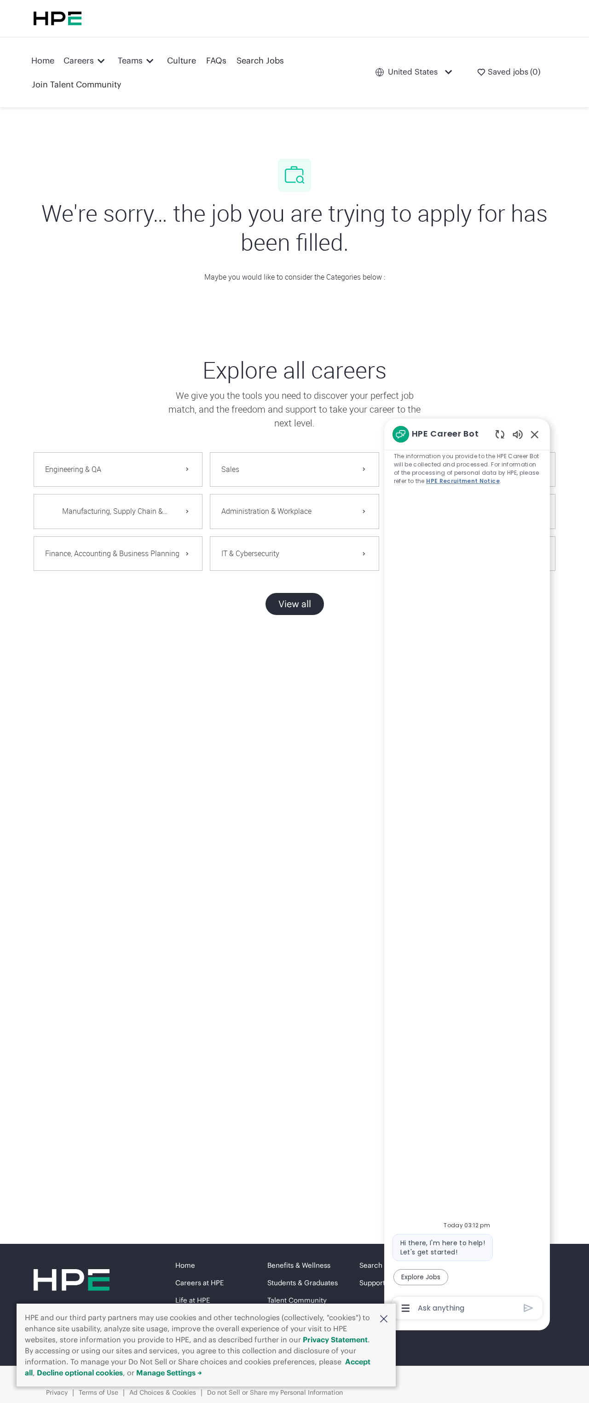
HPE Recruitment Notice (463, 481)
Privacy (57, 1392)
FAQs (216, 60)
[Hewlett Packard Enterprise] (57, 18)
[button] (383, 1318)
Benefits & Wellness (298, 1265)
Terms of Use (98, 1392)
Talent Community (297, 1300)
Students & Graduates (302, 1282)
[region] (467, 870)
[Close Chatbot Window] (535, 434)
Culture (181, 60)
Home (42, 60)
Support (372, 1282)
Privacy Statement (335, 1339)
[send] (528, 1308)
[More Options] (405, 1308)
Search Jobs (260, 60)
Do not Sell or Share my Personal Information (275, 1392)
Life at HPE (192, 1300)
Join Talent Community (76, 84)
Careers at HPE (199, 1282)
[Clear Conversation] (500, 434)
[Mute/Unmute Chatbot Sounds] (518, 434)
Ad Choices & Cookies (162, 1392)
